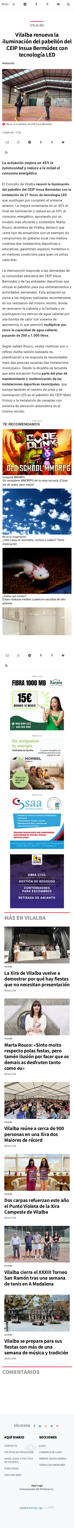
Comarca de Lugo (50, 1452)
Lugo (42, 1445)
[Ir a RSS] (57, 1426)
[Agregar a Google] (69, 4)
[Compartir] (13, 4)
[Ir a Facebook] (34, 1426)
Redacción (8, 63)
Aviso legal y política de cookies (18, 1460)
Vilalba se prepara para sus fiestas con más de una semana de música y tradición (36, 1346)
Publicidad (11, 1468)
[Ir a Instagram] (46, 1426)
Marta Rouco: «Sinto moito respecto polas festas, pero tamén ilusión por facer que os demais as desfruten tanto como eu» (36, 1056)
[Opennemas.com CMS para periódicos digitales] (37, 1507)
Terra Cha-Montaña (52, 1464)
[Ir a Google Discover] (51, 1426)
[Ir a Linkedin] (40, 1426)
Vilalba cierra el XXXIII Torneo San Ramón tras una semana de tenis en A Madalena (35, 1278)
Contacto (10, 1445)
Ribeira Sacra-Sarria (52, 1458)
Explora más (12, 1475)
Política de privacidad (19, 1452)
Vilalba (6, 4)
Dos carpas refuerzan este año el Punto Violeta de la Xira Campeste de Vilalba (36, 1206)
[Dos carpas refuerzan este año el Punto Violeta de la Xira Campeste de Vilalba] (37, 1172)
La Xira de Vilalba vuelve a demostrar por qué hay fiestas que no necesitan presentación (37, 979)
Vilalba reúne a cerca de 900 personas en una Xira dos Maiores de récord (34, 1134)
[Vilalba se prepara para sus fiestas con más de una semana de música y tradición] (37, 1313)
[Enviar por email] (7, 142)
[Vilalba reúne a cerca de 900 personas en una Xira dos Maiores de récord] (37, 1100)
